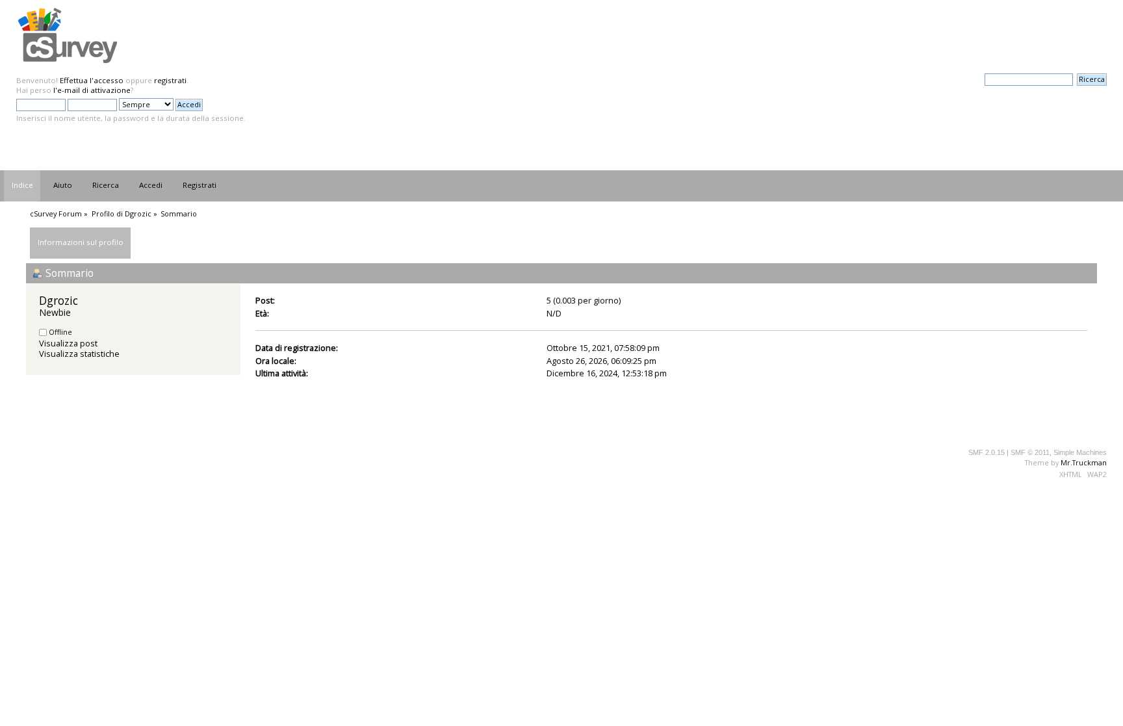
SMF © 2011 (1030, 452)
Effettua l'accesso (91, 80)
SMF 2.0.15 (986, 452)
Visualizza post (68, 343)
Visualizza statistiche (79, 353)
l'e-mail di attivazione (92, 90)
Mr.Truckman (1084, 462)
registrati (170, 80)
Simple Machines (1080, 452)
